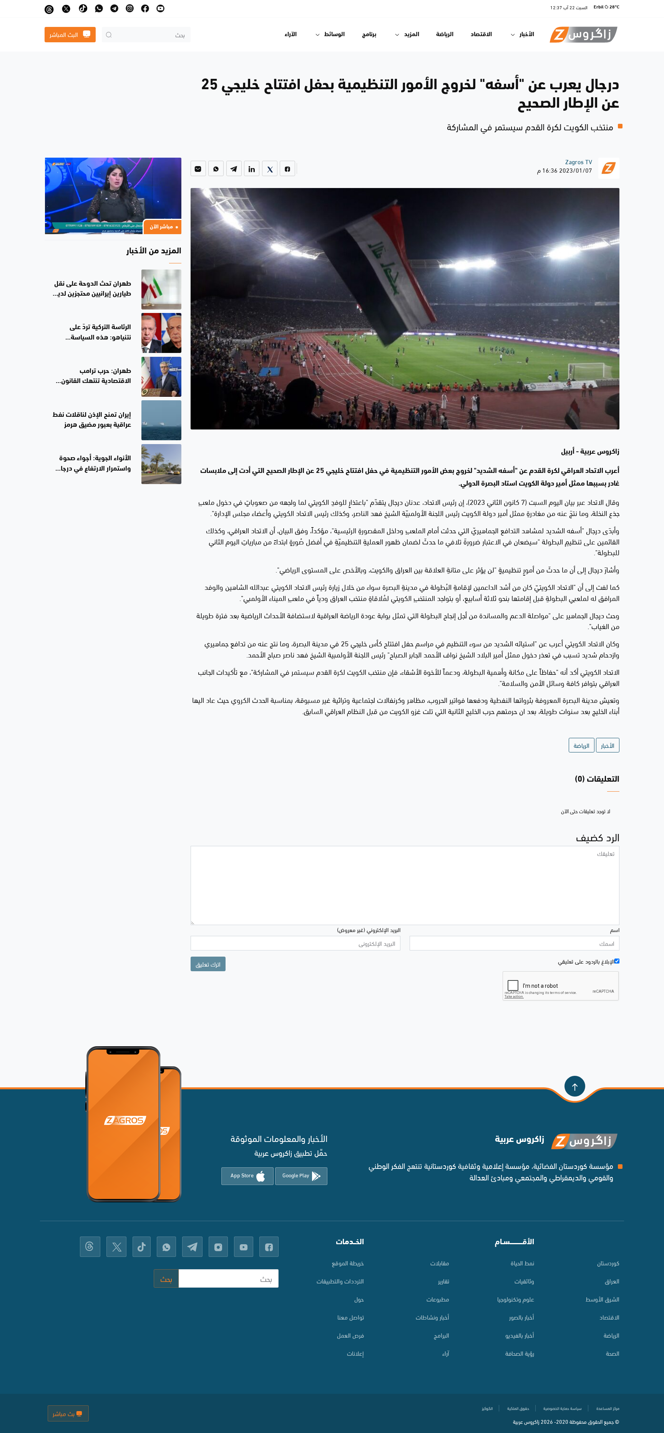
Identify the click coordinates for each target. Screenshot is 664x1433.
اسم (614, 929)
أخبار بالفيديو (519, 1334)
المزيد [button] (411, 35)
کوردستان (608, 1262)
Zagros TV (578, 161)
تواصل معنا (350, 1316)
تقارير (443, 1280)
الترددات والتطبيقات (340, 1280)
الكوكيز (487, 1408)
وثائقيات (524, 1280)
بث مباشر (64, 1413)
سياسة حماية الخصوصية (562, 1408)
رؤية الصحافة (519, 1352)
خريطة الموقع (348, 1262)
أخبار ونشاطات (432, 1316)
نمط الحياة (522, 1262)
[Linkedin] (251, 168)
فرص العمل (350, 1334)
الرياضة (444, 35)
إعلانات (355, 1352)
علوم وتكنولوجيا (515, 1298)
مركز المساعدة (607, 1408)
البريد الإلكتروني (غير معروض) (368, 929)
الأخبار (607, 745)
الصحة (612, 1352)
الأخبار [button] (527, 35)
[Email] (198, 168)
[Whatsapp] (216, 168)
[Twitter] (269, 168)
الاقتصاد (481, 35)
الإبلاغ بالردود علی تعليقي (586, 961)
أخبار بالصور (521, 1316)
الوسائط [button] (334, 35)
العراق (612, 1280)
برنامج (369, 35)
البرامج (441, 1334)
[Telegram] (234, 168)
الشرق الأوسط (602, 1298)
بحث (166, 1278)
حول (359, 1298)
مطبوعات (438, 1298)
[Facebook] (287, 168)
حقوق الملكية (518, 1408)
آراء (445, 1352)
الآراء (291, 35)
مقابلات (439, 1262)
